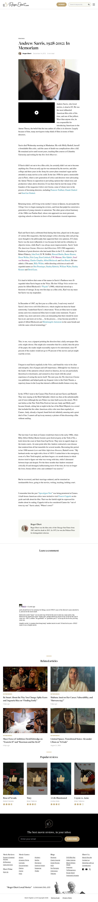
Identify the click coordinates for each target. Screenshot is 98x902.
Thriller (37, 871)
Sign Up (5, 872)
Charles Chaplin (36, 260)
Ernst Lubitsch (44, 257)
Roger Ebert (27, 53)
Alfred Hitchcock (50, 260)
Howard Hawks (58, 254)
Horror (21, 871)
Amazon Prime (24, 860)
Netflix (37, 860)
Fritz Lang (34, 257)
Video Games (70, 860)
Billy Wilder (39, 263)
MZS (52, 865)
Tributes (53, 873)
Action (21, 857)
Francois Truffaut (57, 190)
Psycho (45, 286)
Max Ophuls (67, 257)
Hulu (20, 873)
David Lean (32, 269)
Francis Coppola (64, 496)
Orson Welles (23, 257)
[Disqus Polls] (49, 579)
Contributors (86, 865)
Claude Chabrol (71, 190)
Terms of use (55, 898)
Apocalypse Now (45, 493)
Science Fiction (40, 865)
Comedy (22, 863)
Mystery (37, 857)
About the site (87, 857)
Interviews (21, 38)
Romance (38, 863)
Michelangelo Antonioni (52, 322)
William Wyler (65, 266)
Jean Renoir (65, 260)
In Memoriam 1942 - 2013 (41, 887)
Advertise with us (88, 863)
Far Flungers (55, 868)
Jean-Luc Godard (28, 193)
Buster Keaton (70, 254)
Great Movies (55, 863)
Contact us (85, 860)
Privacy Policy (67, 898)
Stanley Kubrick (52, 266)
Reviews (53, 857)
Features (69, 867)
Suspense (38, 868)
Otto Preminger (39, 266)
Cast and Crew (8, 865)
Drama (21, 868)
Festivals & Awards (72, 875)
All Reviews (7, 862)
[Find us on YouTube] (86, 869)
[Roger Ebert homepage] (16, 4)
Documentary (23, 865)
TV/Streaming (71, 870)
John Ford (35, 254)
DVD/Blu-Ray (70, 857)
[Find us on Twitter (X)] (90, 869)
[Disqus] (49, 627)
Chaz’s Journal (55, 860)
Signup (61, 4)
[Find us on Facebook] (83, 869)
